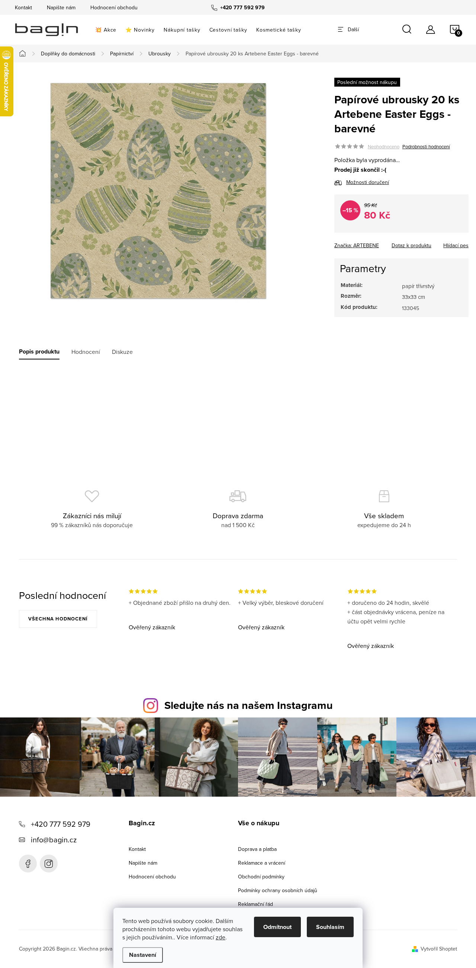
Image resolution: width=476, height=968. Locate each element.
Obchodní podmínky (261, 876)
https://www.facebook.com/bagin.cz (28, 863)
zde (220, 937)
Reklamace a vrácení (261, 862)
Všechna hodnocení (58, 618)
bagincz (49, 863)
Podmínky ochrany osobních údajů (277, 890)
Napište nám (61, 7)
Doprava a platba (257, 849)
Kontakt (23, 7)
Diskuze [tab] (122, 352)
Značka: (356, 245)
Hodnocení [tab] (85, 352)
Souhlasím (330, 927)
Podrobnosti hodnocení (426, 146)
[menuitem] (106, 30)
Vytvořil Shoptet (439, 948)
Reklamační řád (255, 904)
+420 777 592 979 (60, 824)
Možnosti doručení (367, 182)
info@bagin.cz (54, 839)
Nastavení (142, 955)
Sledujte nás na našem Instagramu (248, 705)
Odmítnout (277, 927)
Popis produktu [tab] (39, 352)
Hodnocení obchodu (114, 7)
